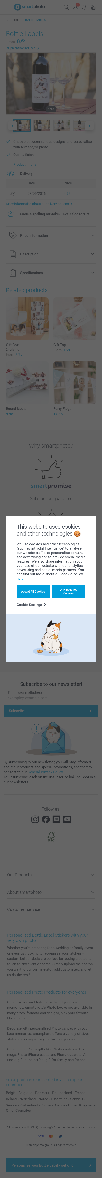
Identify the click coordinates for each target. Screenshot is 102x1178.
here (20, 578)
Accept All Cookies (33, 591)
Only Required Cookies (68, 591)
